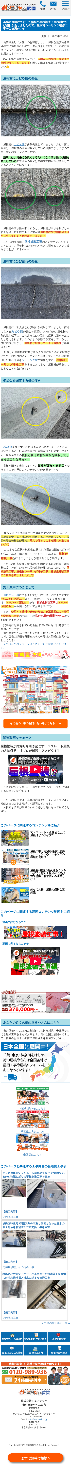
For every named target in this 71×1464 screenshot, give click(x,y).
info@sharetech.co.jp (37, 1419)
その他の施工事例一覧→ (55, 1323)
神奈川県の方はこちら (32, 1108)
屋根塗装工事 (11, 595)
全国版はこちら (32, 1154)
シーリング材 (30, 360)
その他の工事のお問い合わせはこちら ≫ (35, 723)
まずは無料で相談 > (35, 1458)
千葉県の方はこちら (33, 1131)
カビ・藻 (19, 144)
